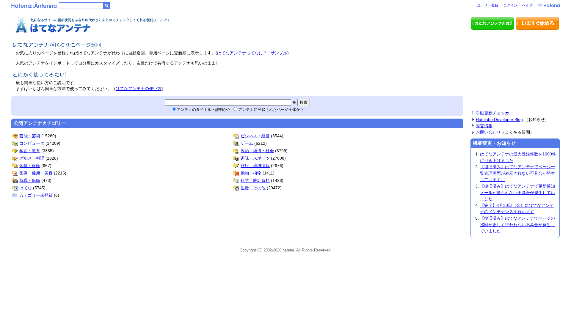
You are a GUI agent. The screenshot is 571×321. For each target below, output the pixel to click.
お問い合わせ (488, 132)
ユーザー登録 (487, 5)
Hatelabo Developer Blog (499, 119)
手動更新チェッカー (494, 113)
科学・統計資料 (255, 180)
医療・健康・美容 (36, 173)
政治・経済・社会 (257, 150)
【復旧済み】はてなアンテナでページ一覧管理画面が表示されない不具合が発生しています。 (517, 173)
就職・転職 (29, 180)
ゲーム (247, 143)
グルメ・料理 (31, 158)
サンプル (279, 53)
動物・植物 (251, 173)
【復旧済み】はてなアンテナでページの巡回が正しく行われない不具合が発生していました (517, 224)
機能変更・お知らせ (494, 143)
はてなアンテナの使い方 (138, 88)
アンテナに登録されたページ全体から (271, 109)
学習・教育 (29, 150)
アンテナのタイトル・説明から (204, 109)
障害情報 (484, 125)
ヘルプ (527, 5)
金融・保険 (29, 165)
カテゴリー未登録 (36, 195)
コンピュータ (31, 143)
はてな (25, 187)
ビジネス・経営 (255, 135)
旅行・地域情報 (255, 165)
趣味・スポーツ (255, 158)
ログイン (510, 5)
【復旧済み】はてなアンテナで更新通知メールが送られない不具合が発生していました (517, 192)
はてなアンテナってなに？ (242, 53)
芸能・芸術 (29, 135)
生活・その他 (253, 187)
